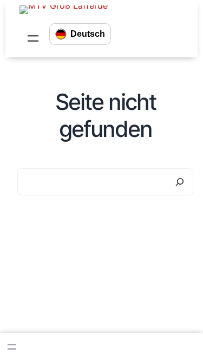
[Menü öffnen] (33, 38)
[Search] (180, 182)
